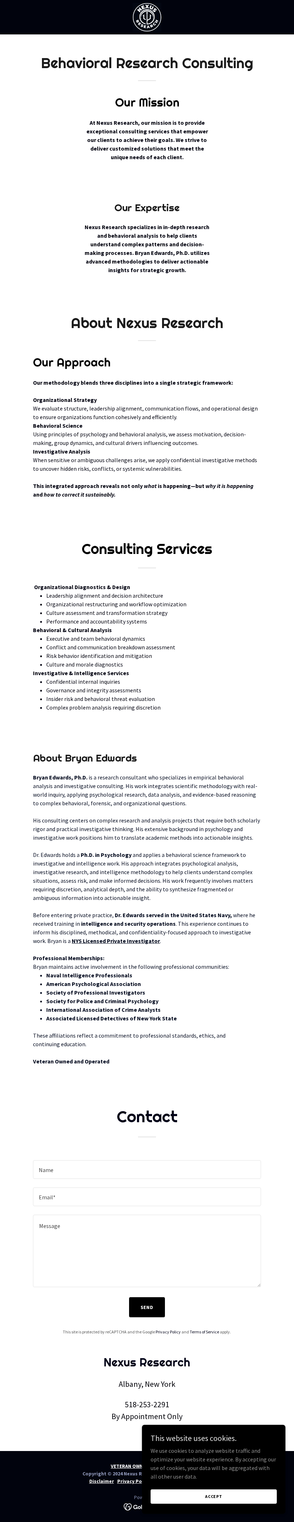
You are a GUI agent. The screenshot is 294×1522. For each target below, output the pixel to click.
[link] (147, 17)
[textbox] (147, 1169)
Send (147, 1307)
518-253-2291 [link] (147, 1404)
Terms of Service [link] (204, 1331)
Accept (213, 1496)
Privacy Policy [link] (168, 1331)
